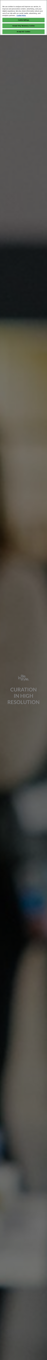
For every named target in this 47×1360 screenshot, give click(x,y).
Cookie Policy (21, 15)
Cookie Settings (23, 20)
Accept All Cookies (23, 32)
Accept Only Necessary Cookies (23, 26)
